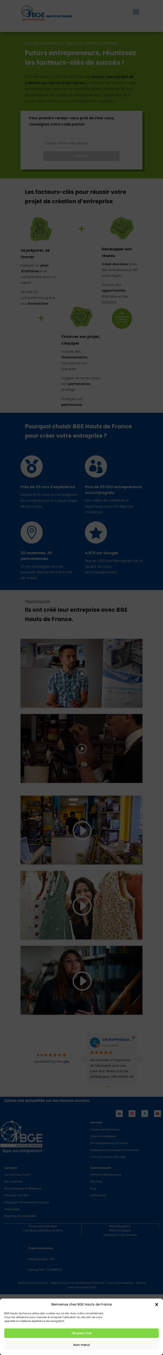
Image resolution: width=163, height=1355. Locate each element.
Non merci (81, 1345)
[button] (157, 1304)
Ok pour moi (81, 1333)
